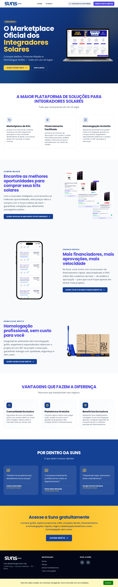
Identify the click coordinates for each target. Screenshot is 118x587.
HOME (39, 4)
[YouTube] (88, 562)
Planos (44, 564)
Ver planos (39, 68)
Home (44, 561)
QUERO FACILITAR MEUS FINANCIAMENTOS (83, 290)
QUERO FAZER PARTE (15, 68)
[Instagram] (82, 562)
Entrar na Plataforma (50, 568)
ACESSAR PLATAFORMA (81, 4)
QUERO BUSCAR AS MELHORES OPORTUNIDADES (26, 216)
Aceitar (108, 583)
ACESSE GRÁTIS (57, 538)
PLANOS (49, 4)
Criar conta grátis (49, 571)
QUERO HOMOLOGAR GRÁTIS (18, 362)
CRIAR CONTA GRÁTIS (104, 4)
